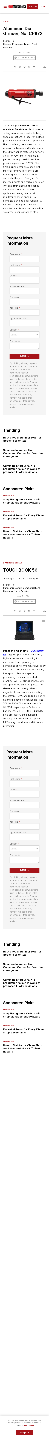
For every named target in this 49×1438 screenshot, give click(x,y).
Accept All (24, 1433)
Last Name (16, 265)
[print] (44, 67)
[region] (24, 1427)
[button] (5, 7)
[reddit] (29, 67)
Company (14, 297)
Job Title (15, 307)
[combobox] (24, 334)
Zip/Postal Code (18, 318)
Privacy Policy (28, 1425)
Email (13, 275)
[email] (34, 67)
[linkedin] (20, 67)
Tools (6, 21)
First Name (16, 254)
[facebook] (15, 67)
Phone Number (17, 286)
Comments (15, 341)
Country (14, 330)
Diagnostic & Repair (12, 563)
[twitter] (24, 67)
